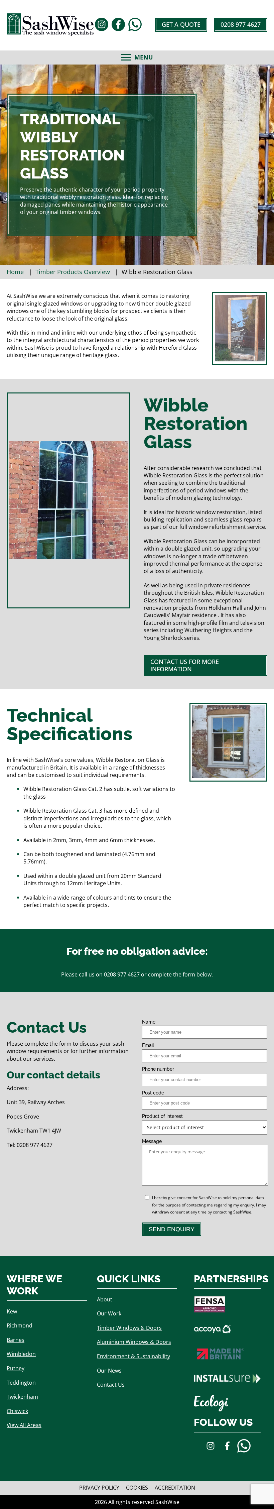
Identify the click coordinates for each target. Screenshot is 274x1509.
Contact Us (111, 1384)
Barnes (15, 1340)
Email (148, 1045)
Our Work (109, 1313)
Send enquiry (171, 1229)
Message (152, 1141)
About (104, 1299)
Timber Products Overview (72, 272)
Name (148, 1022)
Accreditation (175, 1487)
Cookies (137, 1487)
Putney (15, 1368)
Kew (12, 1311)
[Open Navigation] (126, 57)
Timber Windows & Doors (129, 1327)
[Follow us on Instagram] (101, 25)
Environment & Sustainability (133, 1356)
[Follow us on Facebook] (118, 25)
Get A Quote (181, 24)
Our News (109, 1370)
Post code (153, 1092)
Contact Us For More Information (184, 665)
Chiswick (17, 1411)
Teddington (21, 1382)
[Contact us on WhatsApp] (135, 25)
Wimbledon (21, 1354)
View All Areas (24, 1425)
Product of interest (162, 1116)
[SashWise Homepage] (50, 33)
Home (15, 272)
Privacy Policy (99, 1487)
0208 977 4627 (241, 24)
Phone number (158, 1069)
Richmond (19, 1325)
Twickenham (22, 1396)
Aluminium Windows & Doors (134, 1342)
